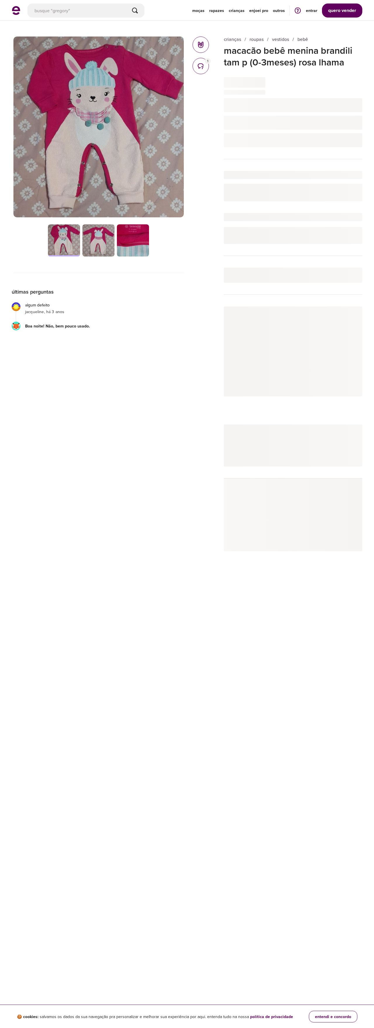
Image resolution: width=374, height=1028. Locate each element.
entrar (311, 10)
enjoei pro (258, 10)
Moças (198, 10)
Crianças (237, 10)
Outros (279, 10)
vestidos (280, 39)
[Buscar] (134, 10)
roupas (257, 39)
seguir (349, 316)
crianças (232, 39)
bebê (302, 39)
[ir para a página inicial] (16, 13)
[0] (201, 45)
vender (342, 10)
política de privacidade (271, 1017)
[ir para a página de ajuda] (297, 10)
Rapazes (216, 10)
